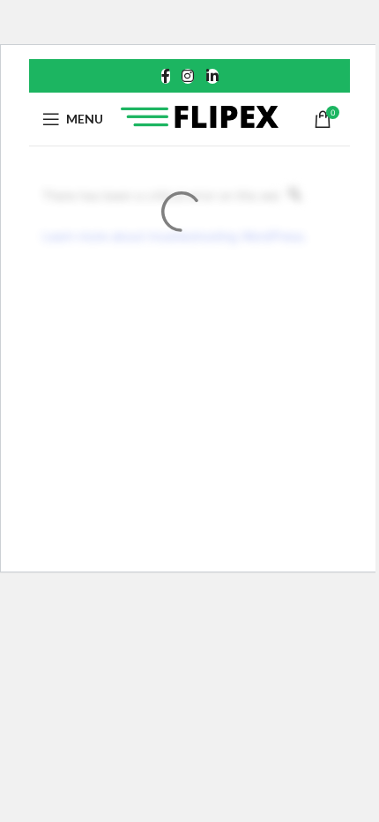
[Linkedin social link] (212, 76)
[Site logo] (200, 117)
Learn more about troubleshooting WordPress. (174, 235)
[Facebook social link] (165, 76)
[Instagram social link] (188, 76)
